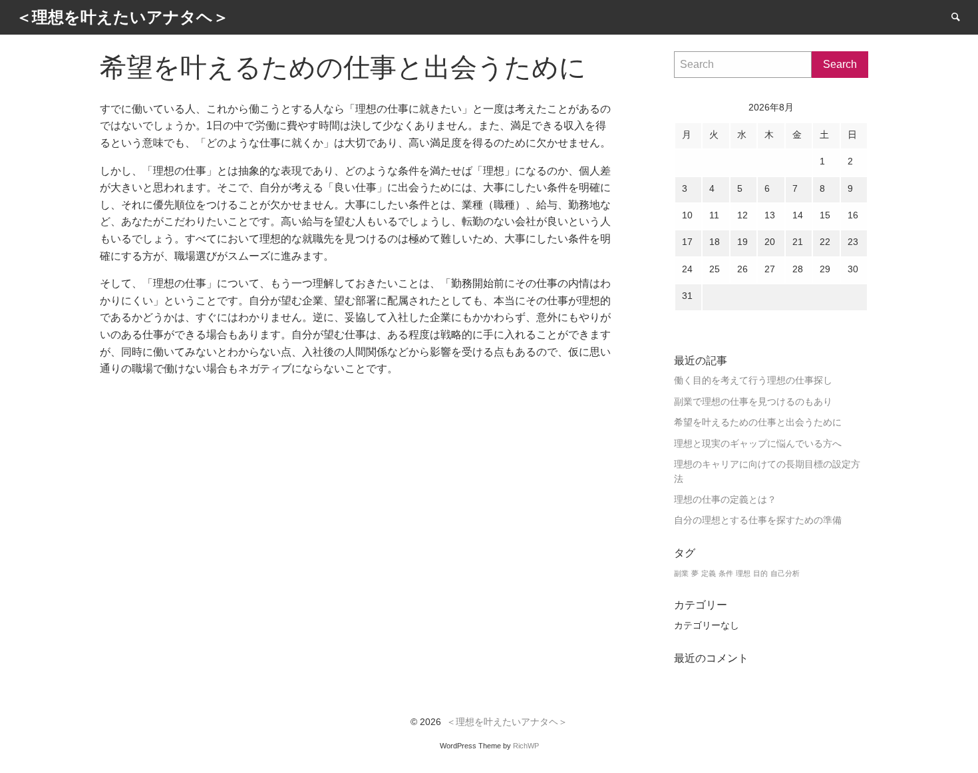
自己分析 (785, 573)
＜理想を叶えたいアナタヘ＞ (507, 722)
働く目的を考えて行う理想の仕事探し (753, 381)
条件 (726, 573)
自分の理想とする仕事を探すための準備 (758, 520)
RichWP (526, 746)
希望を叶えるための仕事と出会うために (758, 422)
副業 (681, 573)
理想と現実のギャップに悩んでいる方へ (758, 444)
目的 (760, 573)
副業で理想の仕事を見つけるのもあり (753, 402)
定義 (708, 573)
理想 (743, 573)
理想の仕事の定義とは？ (725, 500)
